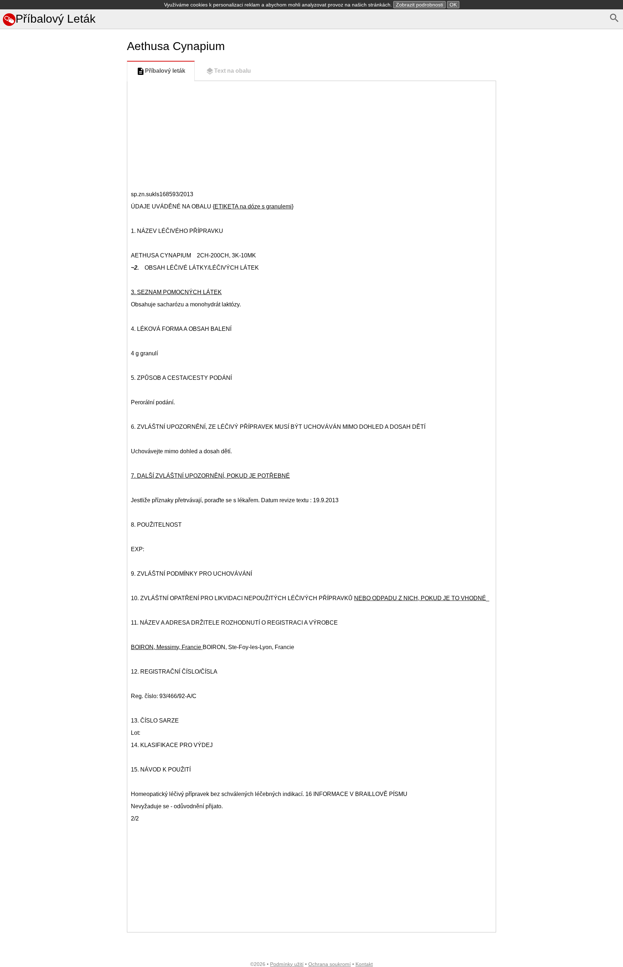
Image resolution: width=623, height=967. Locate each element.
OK (453, 5)
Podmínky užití (287, 964)
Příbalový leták (165, 71)
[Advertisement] (62, 328)
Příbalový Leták (56, 18)
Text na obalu (232, 71)
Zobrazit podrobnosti (419, 5)
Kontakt (364, 964)
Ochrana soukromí (329, 964)
